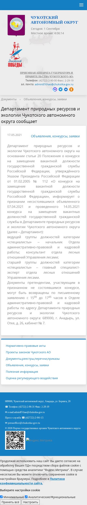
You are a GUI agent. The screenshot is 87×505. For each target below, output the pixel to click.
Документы (9, 99)
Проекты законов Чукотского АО (28, 352)
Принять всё (10, 502)
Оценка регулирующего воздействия (32, 378)
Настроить (30, 502)
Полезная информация (22, 372)
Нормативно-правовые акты (26, 346)
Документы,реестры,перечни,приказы (33, 359)
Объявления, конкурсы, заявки (45, 99)
